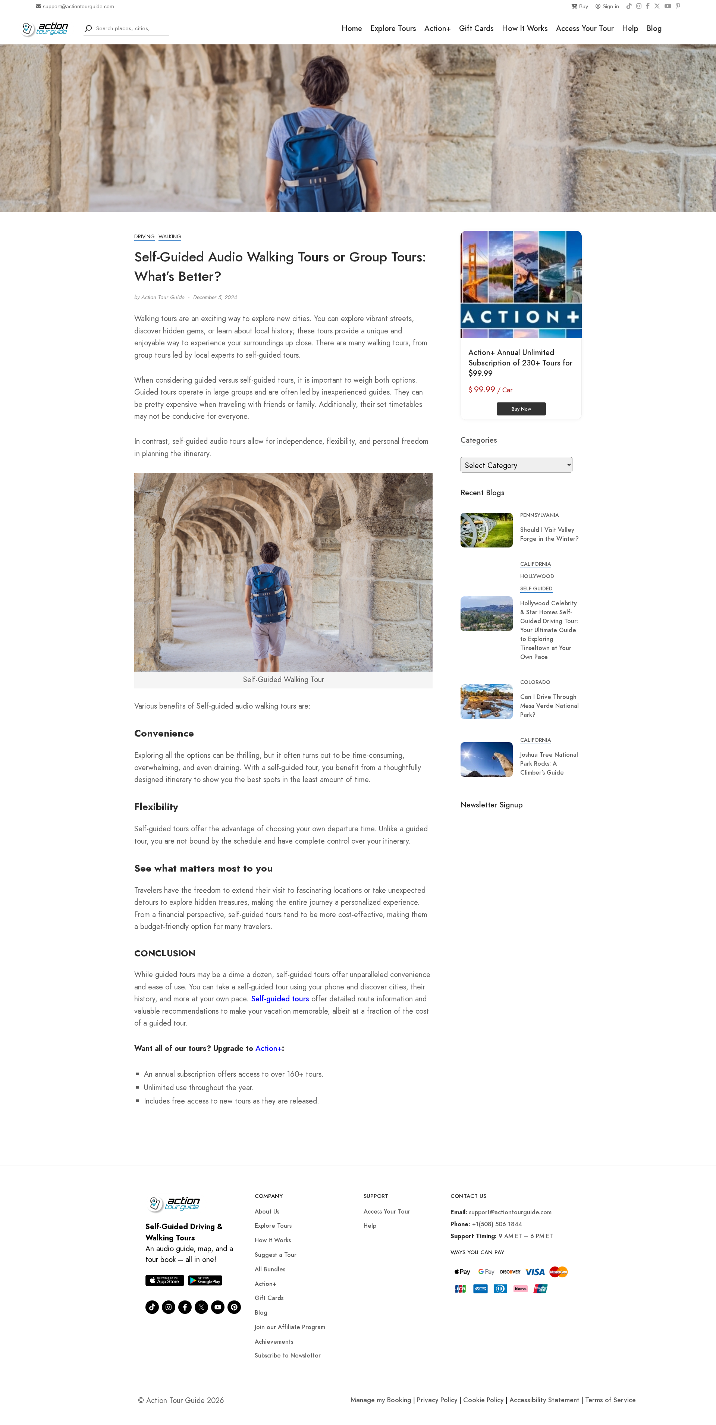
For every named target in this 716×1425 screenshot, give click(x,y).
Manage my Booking (382, 1400)
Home (352, 28)
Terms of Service (610, 1400)
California (535, 564)
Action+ (437, 28)
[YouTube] (668, 6)
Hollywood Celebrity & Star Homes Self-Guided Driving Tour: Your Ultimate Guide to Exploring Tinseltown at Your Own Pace (549, 630)
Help (630, 28)
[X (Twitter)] (657, 6)
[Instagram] (638, 6)
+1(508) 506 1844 (497, 1224)
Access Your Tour (585, 28)
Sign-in (611, 6)
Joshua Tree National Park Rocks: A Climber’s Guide (549, 763)
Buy (583, 6)
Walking (169, 236)
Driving (144, 236)
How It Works (525, 28)
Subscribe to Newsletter (288, 1355)
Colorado (535, 682)
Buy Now (521, 408)
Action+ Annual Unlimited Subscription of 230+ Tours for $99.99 (520, 363)
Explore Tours (393, 28)
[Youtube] (217, 1307)
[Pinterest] (678, 6)
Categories (479, 440)
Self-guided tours (280, 999)
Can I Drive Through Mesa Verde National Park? (549, 706)
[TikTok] (629, 6)
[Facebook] (648, 6)
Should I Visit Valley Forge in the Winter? (549, 534)
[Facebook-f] (185, 1307)
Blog (654, 28)
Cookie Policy (483, 1400)
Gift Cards (476, 28)
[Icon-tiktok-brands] (152, 1307)
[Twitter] (201, 1307)
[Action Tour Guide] (46, 27)
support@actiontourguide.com (78, 6)
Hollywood (537, 576)
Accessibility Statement (544, 1400)
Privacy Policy (437, 1400)
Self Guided (536, 588)
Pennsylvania (539, 515)
